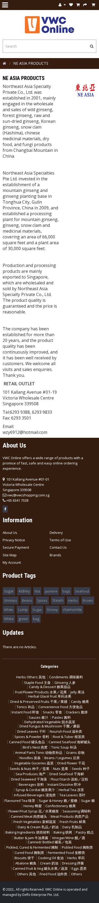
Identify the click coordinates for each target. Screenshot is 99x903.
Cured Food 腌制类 (29, 852)
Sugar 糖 (88, 800)
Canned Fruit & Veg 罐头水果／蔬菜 (40, 868)
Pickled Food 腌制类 (77, 847)
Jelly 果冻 (77, 692)
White (8, 609)
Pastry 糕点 (85, 832)
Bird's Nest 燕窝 (35, 747)
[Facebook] (5, 509)
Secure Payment (16, 547)
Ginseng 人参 (65, 682)
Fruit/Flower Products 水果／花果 (41, 692)
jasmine (51, 591)
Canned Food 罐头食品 (27, 742)
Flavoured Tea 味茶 (19, 800)
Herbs (73, 600)
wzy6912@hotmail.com (25, 432)
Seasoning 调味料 (77, 811)
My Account (12, 562)
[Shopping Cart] (78, 5)
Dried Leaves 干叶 (31, 731)
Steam (57, 600)
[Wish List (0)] (71, 5)
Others (76, 874)
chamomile (72, 609)
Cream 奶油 (49, 863)
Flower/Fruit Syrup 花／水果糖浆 (33, 811)
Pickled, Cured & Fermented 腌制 (32, 847)
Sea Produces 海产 (31, 774)
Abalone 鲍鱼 (25, 863)
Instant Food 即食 (25, 712)
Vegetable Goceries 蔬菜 (34, 763)
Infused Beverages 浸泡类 (35, 795)
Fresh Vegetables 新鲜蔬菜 (34, 821)
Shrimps (10, 600)
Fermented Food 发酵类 (66, 852)
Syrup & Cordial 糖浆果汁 (35, 789)
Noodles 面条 (30, 757)
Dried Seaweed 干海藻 (29, 779)
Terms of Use (60, 540)
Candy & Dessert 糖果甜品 (49, 686)
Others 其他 (26, 874)
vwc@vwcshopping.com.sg (28, 495)
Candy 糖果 (80, 701)
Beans (27, 600)
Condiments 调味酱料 (66, 677)
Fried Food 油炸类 (53, 874)
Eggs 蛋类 (79, 868)
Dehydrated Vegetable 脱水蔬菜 (49, 721)
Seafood (82, 591)
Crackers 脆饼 (77, 712)
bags (66, 591)
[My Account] (62, 5)
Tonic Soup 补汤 (64, 747)
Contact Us (58, 547)
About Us (10, 532)
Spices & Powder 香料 (32, 736)
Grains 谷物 (75, 752)
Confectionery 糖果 (60, 805)
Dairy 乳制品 (72, 827)
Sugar (9, 591)
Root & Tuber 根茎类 (69, 736)
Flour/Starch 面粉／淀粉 (69, 779)
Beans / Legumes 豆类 (62, 757)
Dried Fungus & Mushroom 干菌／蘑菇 (50, 726)
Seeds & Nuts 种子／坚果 (29, 768)
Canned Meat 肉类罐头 (29, 816)
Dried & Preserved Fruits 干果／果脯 (38, 701)
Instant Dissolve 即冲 (64, 784)
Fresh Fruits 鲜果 (73, 821)
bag (36, 618)
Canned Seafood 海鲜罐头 (70, 742)
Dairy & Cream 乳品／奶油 (38, 827)
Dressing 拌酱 (73, 863)
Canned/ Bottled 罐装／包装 (50, 842)
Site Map (10, 555)
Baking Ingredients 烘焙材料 (28, 832)
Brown (88, 600)
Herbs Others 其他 (30, 677)
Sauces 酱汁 (38, 717)
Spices (42, 600)
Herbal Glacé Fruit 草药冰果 (49, 696)
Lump (23, 609)
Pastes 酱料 (61, 717)
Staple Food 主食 (37, 682)
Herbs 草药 (76, 857)
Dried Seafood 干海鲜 (66, 774)
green (23, 618)
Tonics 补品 (26, 706)
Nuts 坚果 (60, 768)
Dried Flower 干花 (71, 763)
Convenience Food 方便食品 (60, 706)
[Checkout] (85, 5)
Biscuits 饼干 (24, 857)
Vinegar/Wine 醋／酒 (68, 837)
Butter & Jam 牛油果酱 (31, 837)
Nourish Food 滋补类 (66, 731)
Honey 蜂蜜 (32, 805)
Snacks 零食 (52, 712)
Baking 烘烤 (63, 832)
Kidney (24, 591)
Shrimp (52, 609)
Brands (55, 555)
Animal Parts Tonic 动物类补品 (38, 752)
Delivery (56, 532)
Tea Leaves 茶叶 (72, 795)
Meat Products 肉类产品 (69, 816)
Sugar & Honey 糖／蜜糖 (58, 800)
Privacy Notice (14, 540)
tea (37, 591)
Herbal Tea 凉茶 (71, 789)
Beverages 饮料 (31, 784)
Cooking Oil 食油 (51, 857)
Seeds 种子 (81, 768)
